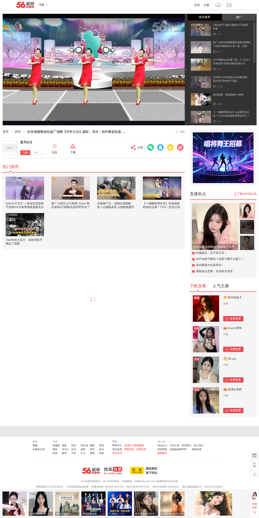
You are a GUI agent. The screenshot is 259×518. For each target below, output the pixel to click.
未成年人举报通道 (134, 445)
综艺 (73, 445)
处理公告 (141, 449)
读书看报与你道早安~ (209, 265)
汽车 (73, 453)
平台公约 (117, 453)
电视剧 (56, 445)
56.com (25, 6)
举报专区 (129, 449)
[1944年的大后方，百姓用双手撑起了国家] (25, 224)
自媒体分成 (39, 449)
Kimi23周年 (235, 328)
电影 (64, 445)
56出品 (84, 445)
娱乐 (101, 449)
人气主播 (221, 286)
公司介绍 (174, 445)
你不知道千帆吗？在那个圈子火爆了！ (220, 259)
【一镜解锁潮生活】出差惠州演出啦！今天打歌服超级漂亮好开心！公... (231, 116)
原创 (18, 131)
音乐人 (65, 449)
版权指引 (162, 453)
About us (162, 445)
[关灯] (254, 465)
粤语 (101, 445)
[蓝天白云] (10, 147)
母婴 (92, 453)
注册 (206, 5)
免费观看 (235, 318)
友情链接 (162, 449)
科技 (55, 453)
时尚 (92, 449)
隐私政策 (197, 449)
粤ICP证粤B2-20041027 (166, 486)
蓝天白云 (26, 142)
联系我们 (186, 445)
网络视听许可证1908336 (49, 486)
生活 (73, 449)
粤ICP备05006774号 (138, 486)
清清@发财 (235, 389)
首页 (6, 131)
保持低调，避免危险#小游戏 (228, 94)
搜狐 (144, 470)
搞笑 (55, 449)
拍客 (101, 453)
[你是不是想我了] (215, 205)
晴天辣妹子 (235, 297)
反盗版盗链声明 (178, 449)
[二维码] (254, 455)
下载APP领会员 (247, 193)
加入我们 (199, 445)
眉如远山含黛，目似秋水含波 (214, 271)
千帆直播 (198, 286)
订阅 (25, 152)
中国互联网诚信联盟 (77, 486)
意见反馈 (117, 449)
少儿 (83, 453)
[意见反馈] (254, 474)
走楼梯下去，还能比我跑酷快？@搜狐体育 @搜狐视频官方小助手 (115, 207)
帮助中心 (117, 445)
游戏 (83, 449)
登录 (197, 5)
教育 (64, 453)
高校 (92, 445)
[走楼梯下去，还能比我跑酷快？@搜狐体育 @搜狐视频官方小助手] (116, 188)
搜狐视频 (115, 470)
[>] (218, 5)
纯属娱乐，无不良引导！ (211, 252)
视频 (35, 445)
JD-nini (232, 358)
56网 (91, 471)
